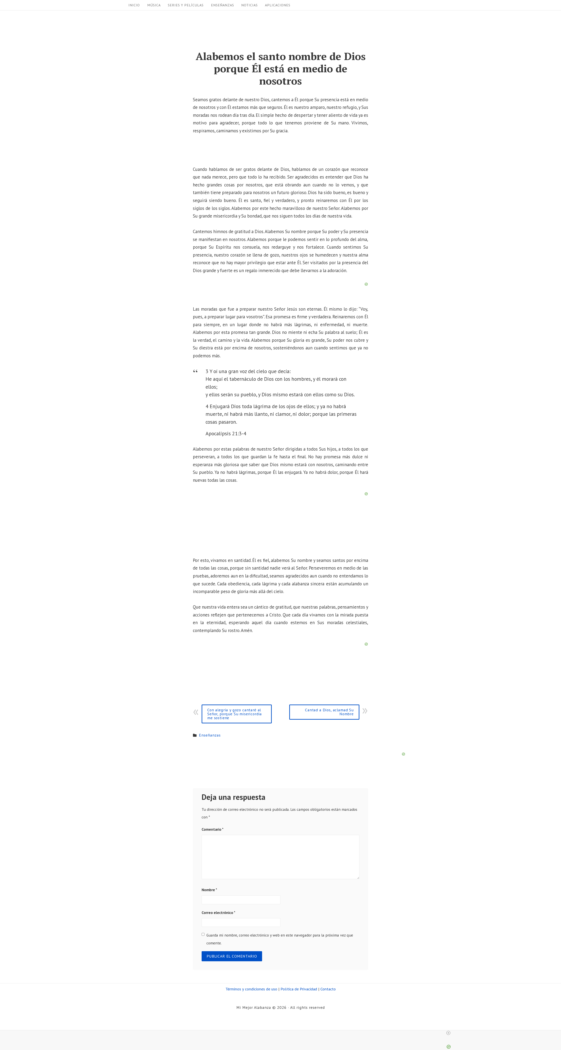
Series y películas (186, 5)
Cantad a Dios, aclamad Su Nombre (329, 711)
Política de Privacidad (298, 989)
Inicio (134, 5)
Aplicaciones (277, 5)
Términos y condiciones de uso (251, 989)
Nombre (209, 889)
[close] (282, 1033)
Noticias (249, 5)
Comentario (213, 829)
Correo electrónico (218, 912)
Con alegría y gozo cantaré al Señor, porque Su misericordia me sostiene (234, 713)
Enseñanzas (222, 5)
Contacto (328, 989)
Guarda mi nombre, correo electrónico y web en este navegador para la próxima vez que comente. (279, 939)
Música (154, 5)
